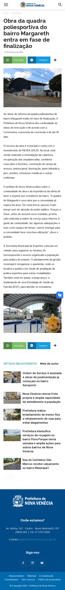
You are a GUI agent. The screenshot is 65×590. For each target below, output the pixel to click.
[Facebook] (23, 563)
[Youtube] (41, 563)
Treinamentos (11, 579)
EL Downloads (46, 575)
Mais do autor (49, 363)
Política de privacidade (49, 579)
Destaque (16, 13)
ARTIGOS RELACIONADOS (20, 363)
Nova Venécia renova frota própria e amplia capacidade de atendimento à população (41, 398)
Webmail (31, 575)
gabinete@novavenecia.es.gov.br (37, 539)
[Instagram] (32, 563)
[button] (60, 4)
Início (6, 13)
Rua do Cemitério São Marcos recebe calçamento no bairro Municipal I (41, 464)
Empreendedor (16, 575)
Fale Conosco (28, 579)
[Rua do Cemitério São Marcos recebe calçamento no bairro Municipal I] (12, 464)
